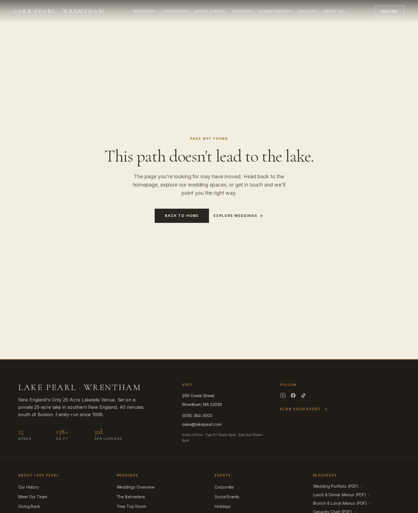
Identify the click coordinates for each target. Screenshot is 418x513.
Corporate (176, 11)
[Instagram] (283, 395)
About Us (334, 11)
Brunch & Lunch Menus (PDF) (342, 503)
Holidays (242, 11)
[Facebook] (293, 395)
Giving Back (29, 506)
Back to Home (182, 215)
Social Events (210, 11)
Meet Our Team (32, 496)
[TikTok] (303, 395)
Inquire (389, 11)
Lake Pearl (59, 11)
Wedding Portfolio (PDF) (338, 486)
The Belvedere (131, 496)
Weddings (145, 11)
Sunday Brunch (275, 11)
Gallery (307, 11)
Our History (28, 487)
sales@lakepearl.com (202, 424)
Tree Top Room (131, 506)
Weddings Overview (136, 487)
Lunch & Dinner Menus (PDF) (342, 494)
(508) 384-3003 (197, 415)
